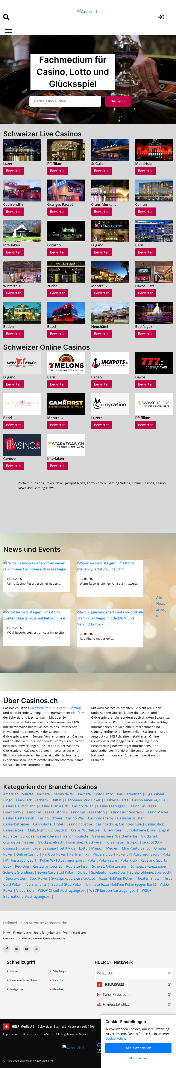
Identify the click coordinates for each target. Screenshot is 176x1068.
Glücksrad (149, 836)
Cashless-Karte (116, 800)
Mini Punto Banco (136, 848)
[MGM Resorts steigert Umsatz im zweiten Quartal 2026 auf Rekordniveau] (36, 615)
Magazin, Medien (104, 848)
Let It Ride (67, 848)
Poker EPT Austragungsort (137, 854)
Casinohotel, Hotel (48, 824)
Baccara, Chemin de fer (55, 794)
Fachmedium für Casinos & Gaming (55, 708)
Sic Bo (83, 872)
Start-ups (60, 971)
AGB (47, 1034)
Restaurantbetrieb (47, 866)
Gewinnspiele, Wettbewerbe (114, 836)
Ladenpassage (44, 848)
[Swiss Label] (73, 1047)
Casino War (75, 818)
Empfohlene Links (141, 830)
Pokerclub (129, 860)
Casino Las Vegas (111, 806)
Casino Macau (157, 812)
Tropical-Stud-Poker (66, 884)
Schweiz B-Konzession (148, 866)
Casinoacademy (101, 818)
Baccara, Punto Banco (95, 794)
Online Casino (27, 854)
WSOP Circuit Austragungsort (62, 890)
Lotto (83, 848)
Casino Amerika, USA (148, 800)
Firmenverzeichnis (23, 980)
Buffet (57, 800)
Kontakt (59, 989)
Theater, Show (147, 878)
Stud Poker (39, 878)
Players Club (103, 854)
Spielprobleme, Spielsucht (150, 872)
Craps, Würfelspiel (85, 830)
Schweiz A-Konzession (109, 866)
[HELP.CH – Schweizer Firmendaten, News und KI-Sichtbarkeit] (134, 973)
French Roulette (75, 836)
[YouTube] (26, 949)
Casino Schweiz (50, 818)
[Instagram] (36, 949)
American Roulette (18, 794)
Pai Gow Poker (54, 854)
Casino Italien (83, 806)
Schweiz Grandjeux (18, 872)
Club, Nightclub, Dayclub (47, 830)
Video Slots (25, 890)
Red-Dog (22, 866)
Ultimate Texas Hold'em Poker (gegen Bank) (121, 884)
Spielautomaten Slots (108, 872)
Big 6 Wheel (154, 794)
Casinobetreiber (16, 824)
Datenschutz (31, 1034)
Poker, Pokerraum (102, 860)
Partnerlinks (79, 854)
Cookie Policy (115, 1038)
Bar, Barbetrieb (129, 794)
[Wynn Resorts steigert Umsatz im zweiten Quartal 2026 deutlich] (110, 566)
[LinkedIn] (16, 949)
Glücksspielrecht (51, 842)
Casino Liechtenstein (125, 812)
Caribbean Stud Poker (83, 800)
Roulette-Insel (77, 866)
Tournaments (36, 884)
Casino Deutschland (19, 806)
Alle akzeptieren (138, 1048)
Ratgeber (16, 989)
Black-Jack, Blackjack (32, 800)
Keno (25, 848)
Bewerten (13, 170)
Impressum (10, 1034)
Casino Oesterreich (18, 818)
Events (58, 980)
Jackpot (133, 842)
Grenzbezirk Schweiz (84, 842)
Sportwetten (16, 878)
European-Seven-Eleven (40, 836)
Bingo (7, 800)
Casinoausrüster (130, 818)
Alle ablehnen (138, 1058)
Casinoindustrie (79, 824)
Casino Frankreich (53, 806)
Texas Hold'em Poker (115, 878)
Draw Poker (113, 830)
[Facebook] (7, 949)
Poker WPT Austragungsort (62, 860)
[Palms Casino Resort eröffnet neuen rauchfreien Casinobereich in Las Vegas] (36, 566)
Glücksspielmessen (18, 842)
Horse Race (114, 842)
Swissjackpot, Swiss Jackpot (73, 878)
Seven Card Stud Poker (55, 872)
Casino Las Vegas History (44, 812)
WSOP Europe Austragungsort (113, 890)
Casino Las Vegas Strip (86, 812)
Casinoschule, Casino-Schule (119, 824)
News (14, 971)
